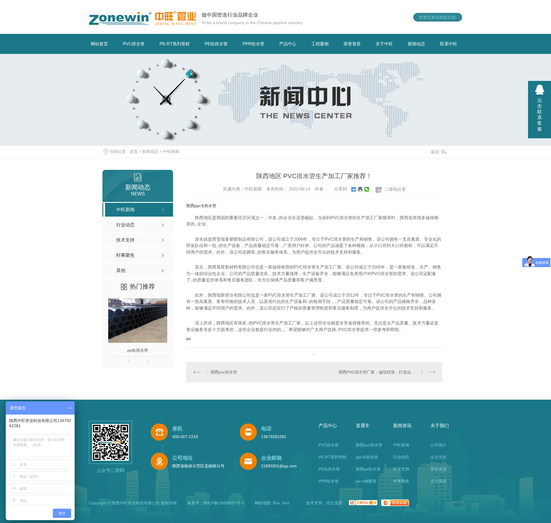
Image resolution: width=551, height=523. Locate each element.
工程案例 (320, 43)
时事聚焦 (401, 481)
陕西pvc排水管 (224, 372)
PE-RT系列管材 (175, 43)
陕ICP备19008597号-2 (223, 503)
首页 (134, 151)
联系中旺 (448, 43)
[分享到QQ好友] (360, 189)
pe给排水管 (137, 350)
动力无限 (334, 503)
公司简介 (438, 445)
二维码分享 (395, 189)
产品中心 (287, 43)
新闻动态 (416, 43)
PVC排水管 (134, 43)
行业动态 (401, 457)
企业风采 (438, 481)
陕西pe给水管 (368, 469)
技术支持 (401, 469)
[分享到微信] (366, 189)
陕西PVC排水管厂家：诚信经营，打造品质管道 (381, 372)
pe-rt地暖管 (366, 481)
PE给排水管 (216, 43)
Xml (285, 503)
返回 (435, 151)
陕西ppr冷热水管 (201, 205)
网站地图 (263, 503)
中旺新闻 (171, 151)
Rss (276, 503)
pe (188, 338)
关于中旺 (384, 43)
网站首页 (99, 43)
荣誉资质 (352, 43)
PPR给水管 (253, 43)
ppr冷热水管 (367, 457)
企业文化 (438, 457)
